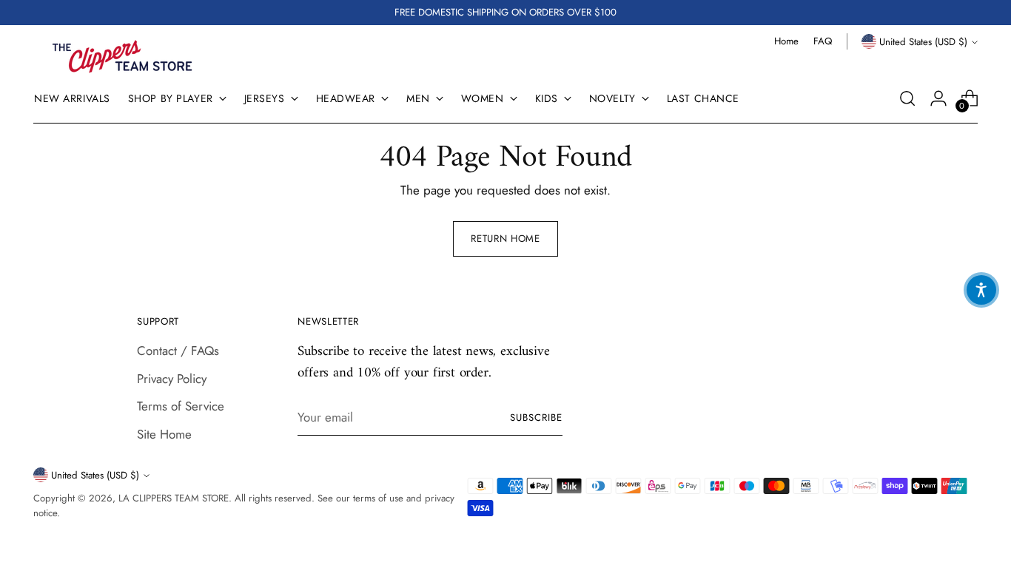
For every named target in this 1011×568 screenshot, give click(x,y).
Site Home (164, 434)
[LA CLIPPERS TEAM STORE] (122, 56)
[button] (981, 290)
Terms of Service (180, 406)
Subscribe (536, 417)
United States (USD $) (923, 42)
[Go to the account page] (938, 98)
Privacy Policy (171, 379)
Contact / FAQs (178, 350)
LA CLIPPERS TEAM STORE (173, 498)
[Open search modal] (907, 98)
